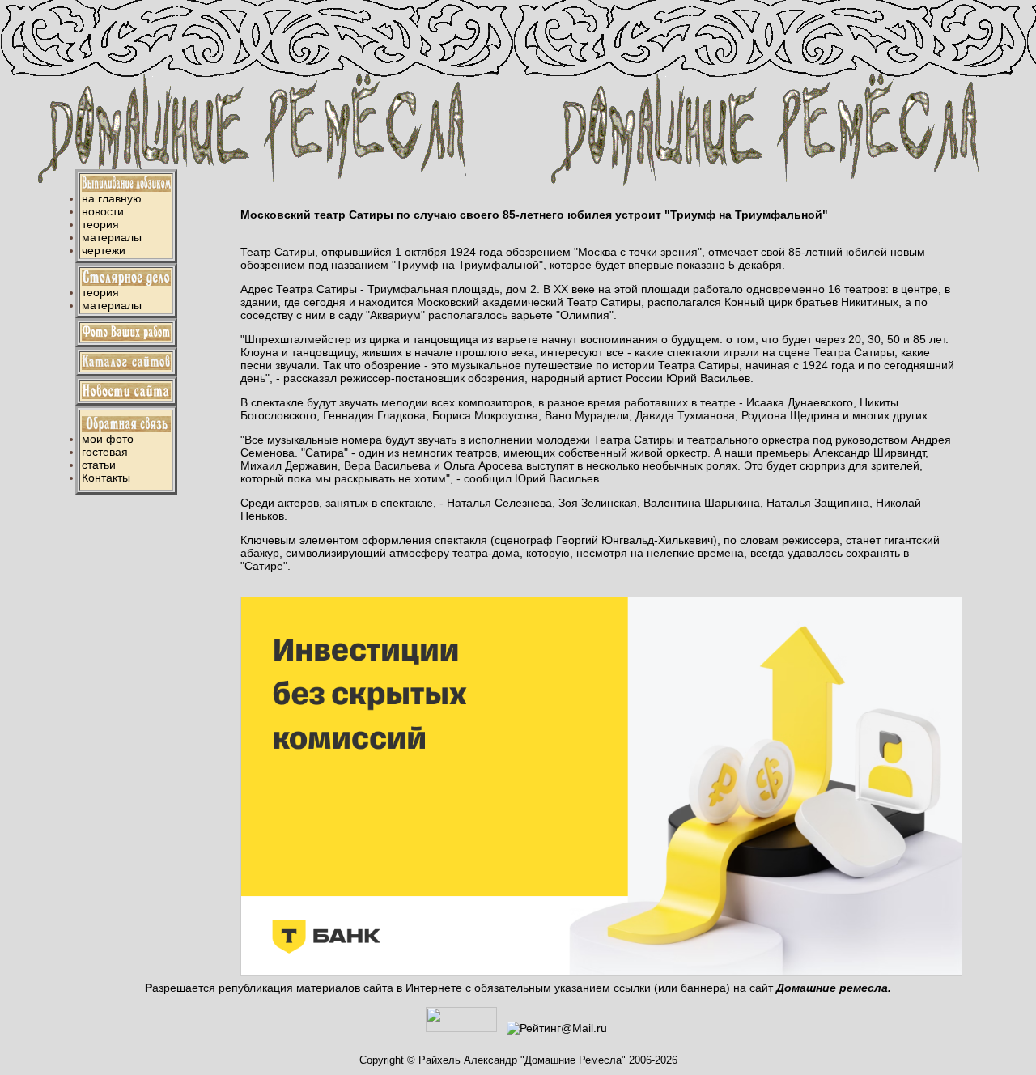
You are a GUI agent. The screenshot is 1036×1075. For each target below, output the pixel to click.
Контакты (106, 477)
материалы (112, 237)
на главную (112, 198)
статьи (99, 464)
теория (100, 224)
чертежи (103, 250)
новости (103, 211)
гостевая (105, 451)
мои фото (108, 438)
